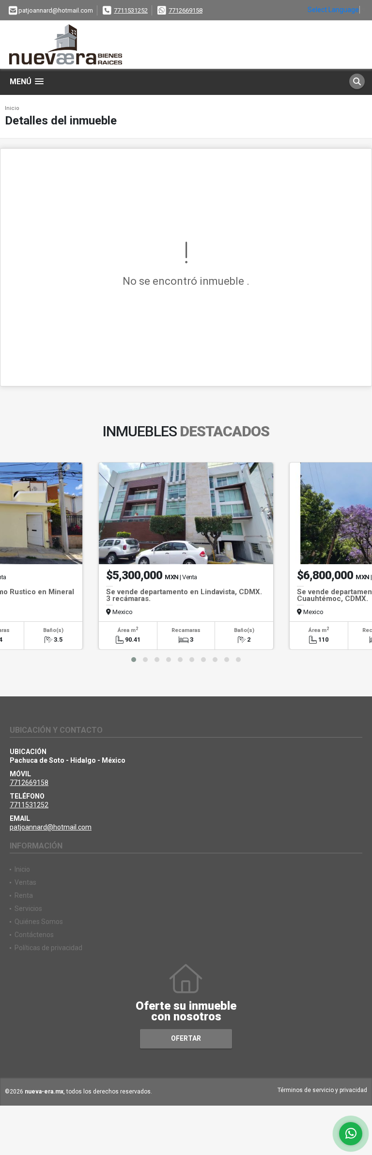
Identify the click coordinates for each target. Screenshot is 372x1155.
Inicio (12, 108)
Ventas (25, 882)
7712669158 (185, 10)
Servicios (28, 908)
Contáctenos (34, 935)
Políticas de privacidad (48, 948)
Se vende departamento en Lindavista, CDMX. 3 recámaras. (184, 595)
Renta (24, 895)
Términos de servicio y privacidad (322, 1090)
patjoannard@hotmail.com (51, 827)
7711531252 (131, 10)
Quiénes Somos (39, 921)
